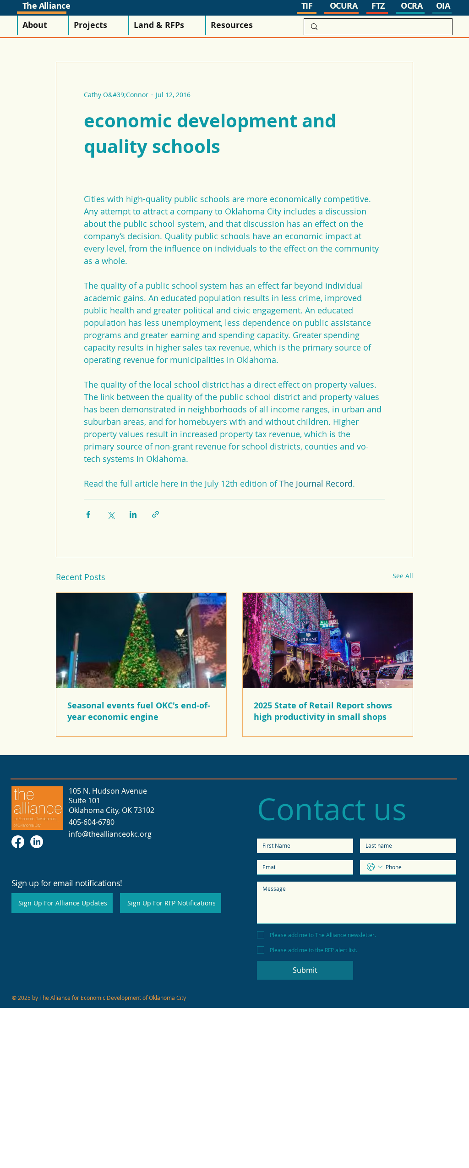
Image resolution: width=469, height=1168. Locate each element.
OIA (443, 5)
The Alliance (46, 5)
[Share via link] (155, 514)
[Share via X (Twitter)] (110, 514)
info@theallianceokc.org (110, 834)
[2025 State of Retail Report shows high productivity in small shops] (328, 640)
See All (403, 575)
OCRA (411, 5)
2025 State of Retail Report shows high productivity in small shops (323, 711)
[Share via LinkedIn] (133, 514)
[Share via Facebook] (88, 514)
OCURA (343, 5)
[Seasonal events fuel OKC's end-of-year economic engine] (141, 640)
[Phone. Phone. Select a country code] (374, 866)
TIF (306, 5)
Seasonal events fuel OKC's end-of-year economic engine (138, 711)
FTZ (377, 5)
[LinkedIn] (36, 841)
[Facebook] (17, 841)
